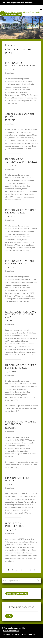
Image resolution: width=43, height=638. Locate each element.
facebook (6, 634)
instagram (15, 634)
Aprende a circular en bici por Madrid (19, 115)
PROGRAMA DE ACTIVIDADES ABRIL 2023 (20, 64)
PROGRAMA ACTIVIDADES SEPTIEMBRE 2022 (20, 366)
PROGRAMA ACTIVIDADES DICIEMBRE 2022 (20, 211)
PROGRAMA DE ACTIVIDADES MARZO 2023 (21, 160)
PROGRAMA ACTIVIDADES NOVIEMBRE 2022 (20, 262)
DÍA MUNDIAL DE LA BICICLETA (17, 479)
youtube (31, 634)
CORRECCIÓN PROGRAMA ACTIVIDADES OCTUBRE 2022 (20, 314)
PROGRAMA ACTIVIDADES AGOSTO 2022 (20, 423)
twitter (24, 634)
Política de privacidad (11, 631)
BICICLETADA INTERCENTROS (14, 524)
